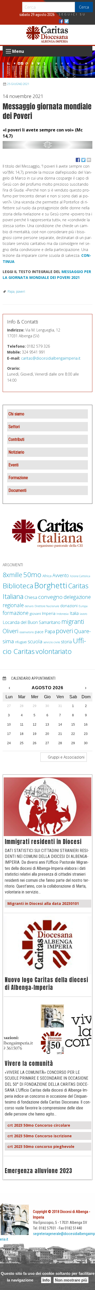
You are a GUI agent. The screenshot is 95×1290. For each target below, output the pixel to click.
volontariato (54, 651)
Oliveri (10, 631)
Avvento (61, 575)
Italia (74, 613)
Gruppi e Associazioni (65, 757)
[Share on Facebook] (78, 160)
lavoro (83, 614)
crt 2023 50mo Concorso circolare (38, 1125)
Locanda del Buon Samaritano (31, 622)
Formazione (18, 477)
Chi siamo (16, 413)
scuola (35, 641)
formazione (15, 612)
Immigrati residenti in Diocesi (43, 842)
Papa (11, 291)
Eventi (13, 464)
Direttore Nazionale (47, 606)
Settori (14, 426)
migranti (72, 621)
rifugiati (21, 642)
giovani (35, 613)
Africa (46, 575)
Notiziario (16, 452)
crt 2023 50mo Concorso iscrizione (39, 1135)
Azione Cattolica (80, 576)
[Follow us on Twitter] (66, 21)
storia (66, 641)
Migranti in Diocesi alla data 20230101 (43, 903)
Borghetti (50, 585)
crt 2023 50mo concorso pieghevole (40, 1146)
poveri (20, 291)
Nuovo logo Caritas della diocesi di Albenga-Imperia (46, 984)
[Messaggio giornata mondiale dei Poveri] (47, 145)
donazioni (69, 605)
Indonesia (62, 614)
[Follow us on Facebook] (61, 21)
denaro (29, 606)
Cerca (84, 7)
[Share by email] (89, 160)
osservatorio (27, 632)
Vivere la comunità (29, 1063)
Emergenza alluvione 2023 (38, 1171)
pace (39, 631)
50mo (32, 574)
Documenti (17, 490)
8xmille (12, 575)
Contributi (16, 439)
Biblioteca (18, 585)
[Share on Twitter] (83, 160)
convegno (50, 597)
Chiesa (31, 597)
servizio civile (52, 642)
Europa (83, 606)
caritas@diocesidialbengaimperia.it (50, 358)
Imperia (48, 613)
